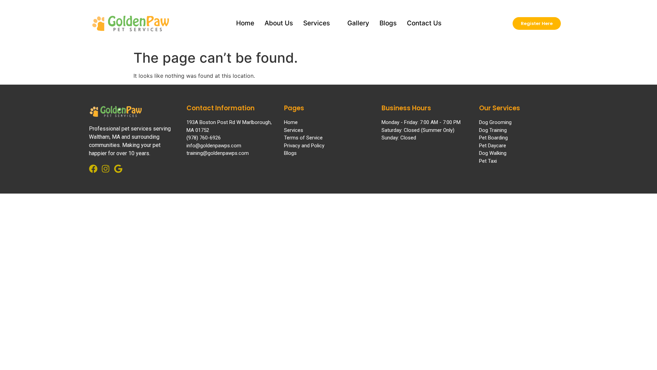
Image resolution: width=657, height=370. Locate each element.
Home (245, 23)
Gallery (358, 23)
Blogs (388, 23)
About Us (279, 23)
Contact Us (424, 23)
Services (316, 23)
